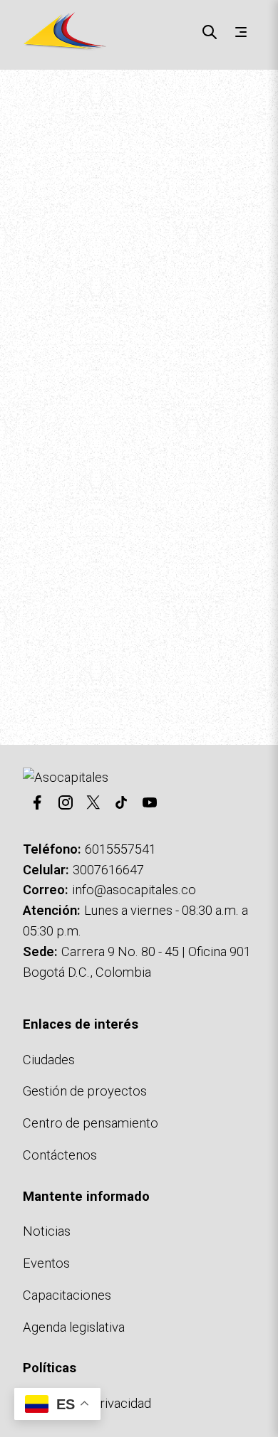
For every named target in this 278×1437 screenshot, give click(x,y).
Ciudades (49, 1059)
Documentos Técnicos (76, 644)
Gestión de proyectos (85, 1090)
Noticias (47, 1231)
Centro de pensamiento (90, 1122)
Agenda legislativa (74, 1327)
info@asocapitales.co (134, 889)
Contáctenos (187, 644)
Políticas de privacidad (87, 1403)
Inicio (24, 96)
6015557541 (120, 849)
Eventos (46, 1263)
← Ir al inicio (46, 624)
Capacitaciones (67, 1295)
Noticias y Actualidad (150, 624)
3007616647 (108, 869)
